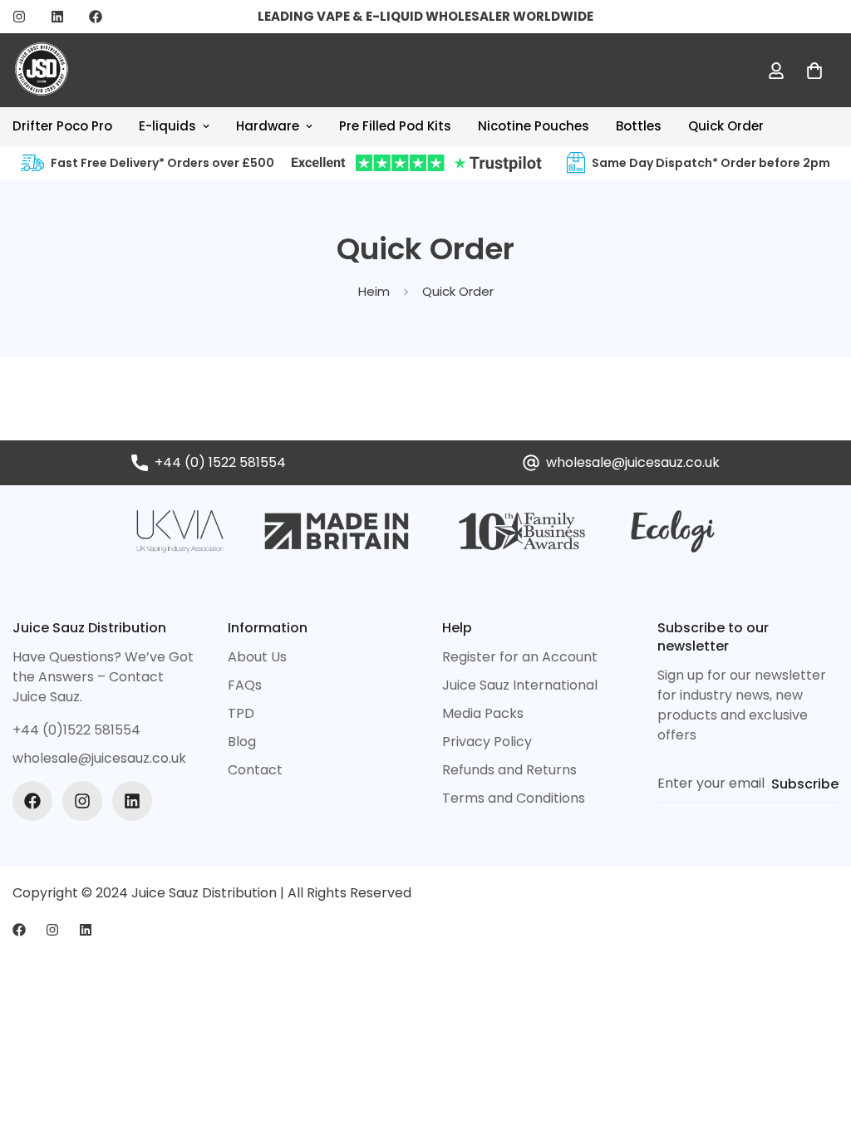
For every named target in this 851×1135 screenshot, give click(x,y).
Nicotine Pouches (533, 126)
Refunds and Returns (509, 769)
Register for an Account (520, 656)
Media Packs (483, 713)
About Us (257, 656)
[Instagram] (19, 16)
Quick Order (726, 126)
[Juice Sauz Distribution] (41, 70)
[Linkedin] (57, 16)
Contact (255, 769)
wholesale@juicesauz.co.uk (633, 462)
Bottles (639, 126)
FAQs (245, 685)
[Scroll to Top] (818, 1044)
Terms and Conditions (513, 798)
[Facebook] (95, 16)
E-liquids (167, 126)
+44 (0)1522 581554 (76, 729)
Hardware (267, 126)
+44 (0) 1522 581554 (220, 462)
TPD (241, 713)
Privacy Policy (487, 741)
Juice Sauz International (520, 685)
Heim (374, 291)
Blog (242, 741)
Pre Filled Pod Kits (395, 126)
